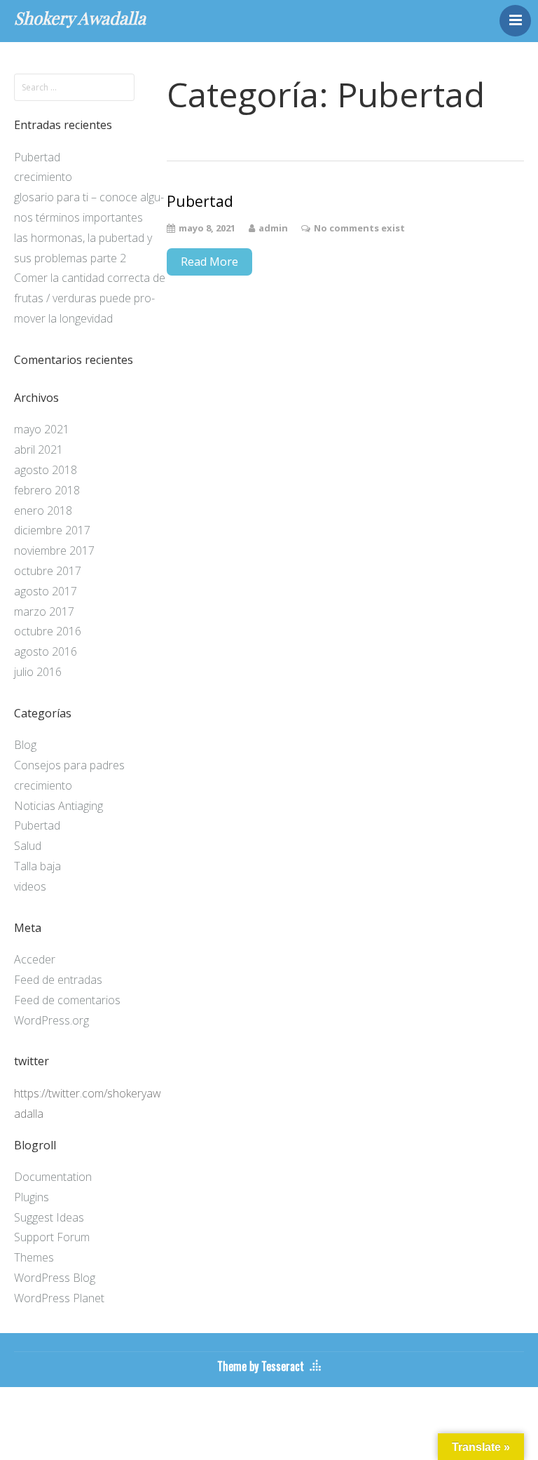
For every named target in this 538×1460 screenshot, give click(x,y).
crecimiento (43, 176)
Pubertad (37, 157)
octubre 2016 (47, 631)
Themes (34, 1257)
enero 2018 (43, 510)
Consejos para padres (69, 765)
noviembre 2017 (54, 550)
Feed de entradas (58, 979)
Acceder (34, 959)
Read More (209, 261)
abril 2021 (38, 449)
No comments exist (359, 228)
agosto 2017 (45, 591)
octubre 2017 (47, 571)
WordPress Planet (59, 1298)
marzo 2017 (44, 611)
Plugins (31, 1197)
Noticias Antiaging (58, 805)
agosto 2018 (45, 470)
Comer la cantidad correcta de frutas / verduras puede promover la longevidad (89, 298)
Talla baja (37, 866)
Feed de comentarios (67, 1000)
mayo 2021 (41, 429)
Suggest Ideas (49, 1217)
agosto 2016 (45, 651)
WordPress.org (51, 1020)
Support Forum (52, 1237)
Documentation (53, 1176)
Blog (25, 744)
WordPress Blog (54, 1277)
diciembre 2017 (52, 530)
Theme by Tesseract (260, 1366)
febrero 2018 (47, 490)
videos (30, 886)
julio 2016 (38, 672)
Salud (27, 845)
